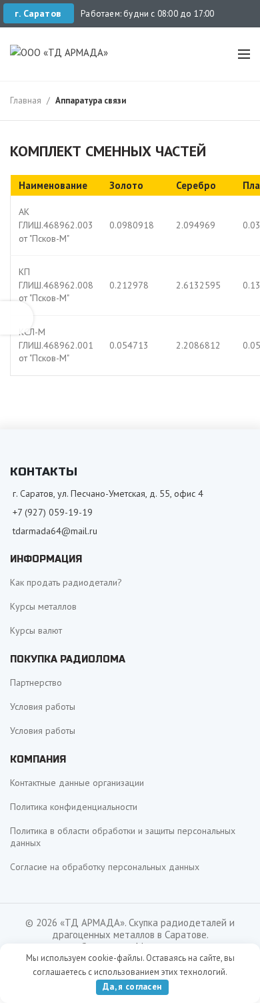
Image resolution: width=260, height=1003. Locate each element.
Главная (25, 100)
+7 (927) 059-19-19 (53, 512)
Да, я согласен (132, 986)
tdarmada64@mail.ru (55, 531)
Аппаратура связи (90, 100)
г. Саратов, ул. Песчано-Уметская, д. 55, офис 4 (108, 493)
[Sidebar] (16, 318)
